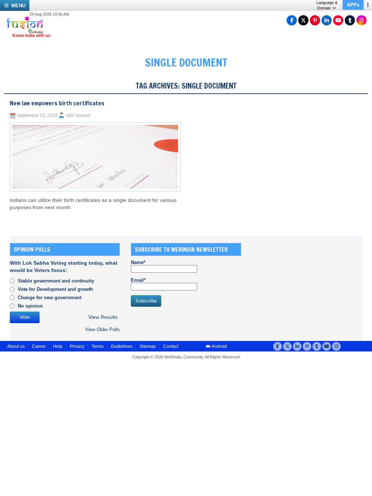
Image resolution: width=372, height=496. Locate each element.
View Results (103, 317)
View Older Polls (102, 329)
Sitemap (148, 346)
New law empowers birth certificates (57, 103)
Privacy (77, 346)
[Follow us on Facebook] (292, 20)
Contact (170, 346)
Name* (138, 262)
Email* (138, 280)
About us (16, 346)
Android (219, 346)
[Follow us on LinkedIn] (327, 20)
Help (57, 346)
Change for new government (49, 297)
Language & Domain (326, 5)
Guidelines (121, 346)
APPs (353, 5)
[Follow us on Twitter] (303, 20)
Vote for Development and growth (55, 289)
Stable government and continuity (56, 281)
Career (39, 346)
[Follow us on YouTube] (338, 20)
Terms (98, 346)
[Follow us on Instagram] (361, 20)
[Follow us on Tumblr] (350, 20)
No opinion (30, 306)
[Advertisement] (306, 288)
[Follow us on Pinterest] (315, 20)
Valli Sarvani (78, 115)
